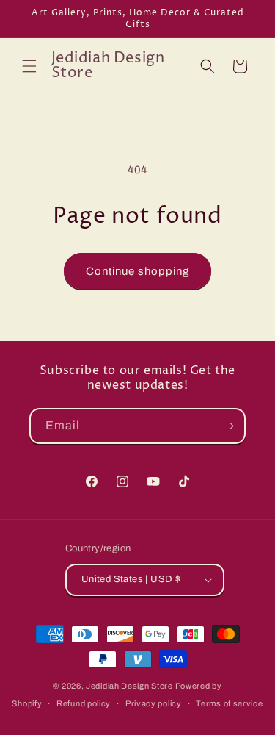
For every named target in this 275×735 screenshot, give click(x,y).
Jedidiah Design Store (129, 685)
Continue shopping (137, 271)
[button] (29, 66)
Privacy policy (153, 703)
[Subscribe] (228, 426)
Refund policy (83, 703)
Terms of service (229, 703)
